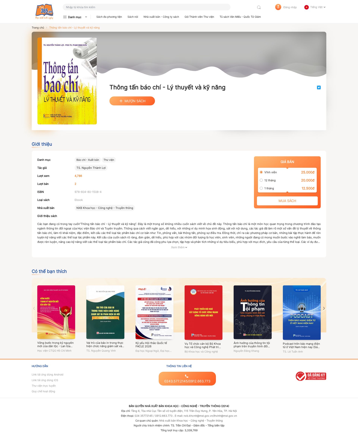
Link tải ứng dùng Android (47, 374)
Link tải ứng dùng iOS (45, 380)
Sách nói (133, 16)
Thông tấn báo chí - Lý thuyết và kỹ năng (74, 27)
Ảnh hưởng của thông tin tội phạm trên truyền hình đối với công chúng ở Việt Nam (252, 346)
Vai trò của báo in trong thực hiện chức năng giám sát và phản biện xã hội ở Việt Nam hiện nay (104, 348)
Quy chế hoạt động (43, 391)
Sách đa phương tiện (109, 16)
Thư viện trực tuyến (44, 385)
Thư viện (108, 159)
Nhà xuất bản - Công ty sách (161, 16)
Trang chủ (38, 27)
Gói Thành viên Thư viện (199, 16)
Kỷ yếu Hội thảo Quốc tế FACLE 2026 (151, 344)
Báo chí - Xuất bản (87, 159)
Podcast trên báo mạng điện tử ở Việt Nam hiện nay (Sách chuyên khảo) (302, 347)
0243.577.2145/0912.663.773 (187, 381)
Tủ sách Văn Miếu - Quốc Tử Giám (240, 16)
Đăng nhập (290, 7)
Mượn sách (135, 101)
